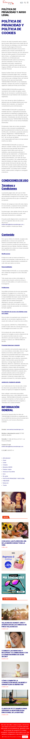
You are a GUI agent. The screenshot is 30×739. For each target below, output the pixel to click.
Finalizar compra (7, 469)
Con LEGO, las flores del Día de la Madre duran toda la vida (14, 543)
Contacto (5, 465)
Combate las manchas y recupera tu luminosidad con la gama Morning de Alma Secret (15, 654)
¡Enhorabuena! (6, 458)
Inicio (4, 474)
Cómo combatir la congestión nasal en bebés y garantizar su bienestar (14, 682)
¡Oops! (4, 460)
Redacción (5, 483)
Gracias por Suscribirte (9, 471)
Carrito (4, 462)
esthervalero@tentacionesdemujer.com (12, 224)
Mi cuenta (5, 476)
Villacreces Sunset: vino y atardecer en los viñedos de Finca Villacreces (14, 625)
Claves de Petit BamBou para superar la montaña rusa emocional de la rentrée (14, 710)
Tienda (5, 485)
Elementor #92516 (7, 467)
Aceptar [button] (25, 736)
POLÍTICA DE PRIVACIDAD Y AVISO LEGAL (14, 478)
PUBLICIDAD (6, 480)
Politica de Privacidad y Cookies (12, 736)
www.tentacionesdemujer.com (15, 429)
